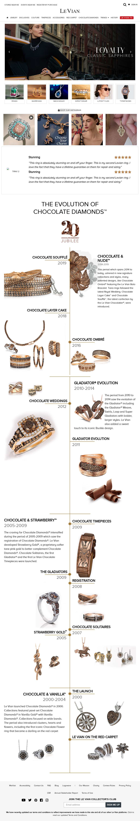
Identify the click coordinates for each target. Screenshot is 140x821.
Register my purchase (47, 5)
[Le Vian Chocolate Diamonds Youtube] (23, 801)
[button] (9, 52)
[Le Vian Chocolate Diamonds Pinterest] (35, 801)
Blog (57, 786)
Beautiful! (35, 157)
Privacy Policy (125, 786)
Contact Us (38, 786)
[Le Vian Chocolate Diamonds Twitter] (30, 801)
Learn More (19, 129)
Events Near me (28, 5)
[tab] (14, 94)
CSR (49, 793)
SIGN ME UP (113, 805)
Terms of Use (87, 793)
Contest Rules (109, 786)
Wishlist (12, 786)
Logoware (66, 786)
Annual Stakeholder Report (66, 793)
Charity (96, 786)
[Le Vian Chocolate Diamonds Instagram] (47, 801)
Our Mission (84, 786)
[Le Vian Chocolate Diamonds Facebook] (41, 801)
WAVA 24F (15, 171)
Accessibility (25, 786)
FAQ (49, 786)
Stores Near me (11, 5)
